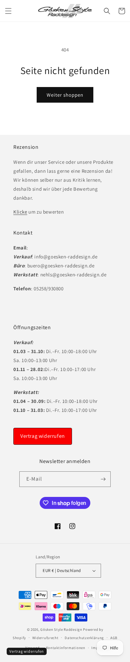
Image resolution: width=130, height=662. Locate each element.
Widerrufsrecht (45, 637)
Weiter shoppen (65, 95)
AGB (113, 637)
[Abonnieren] (103, 479)
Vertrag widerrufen (42, 435)
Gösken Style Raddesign (61, 629)
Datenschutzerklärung (84, 637)
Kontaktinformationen (65, 647)
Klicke (20, 212)
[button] (8, 11)
